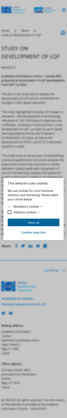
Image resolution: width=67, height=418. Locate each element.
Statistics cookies (24, 212)
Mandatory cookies (26, 206)
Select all (33, 223)
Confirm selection (33, 232)
